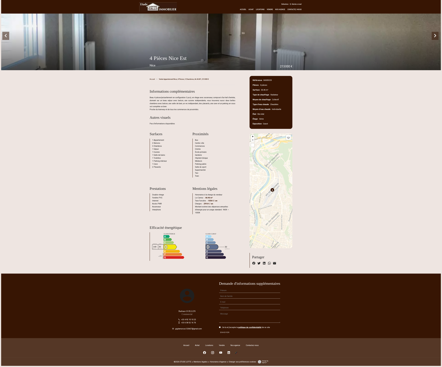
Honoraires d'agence (218, 362)
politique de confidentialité (249, 327)
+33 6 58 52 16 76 (188, 323)
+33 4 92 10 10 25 (188, 319)
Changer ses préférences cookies (242, 362)
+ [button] (252, 136)
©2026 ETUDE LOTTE (182, 362)
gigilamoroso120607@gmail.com (188, 329)
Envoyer (225, 332)
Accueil (152, 79)
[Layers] (288, 137)
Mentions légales (200, 362)
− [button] (252, 140)
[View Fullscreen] (252, 145)
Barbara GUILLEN (187, 311)
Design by (265, 361)
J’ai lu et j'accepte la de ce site (246, 327)
